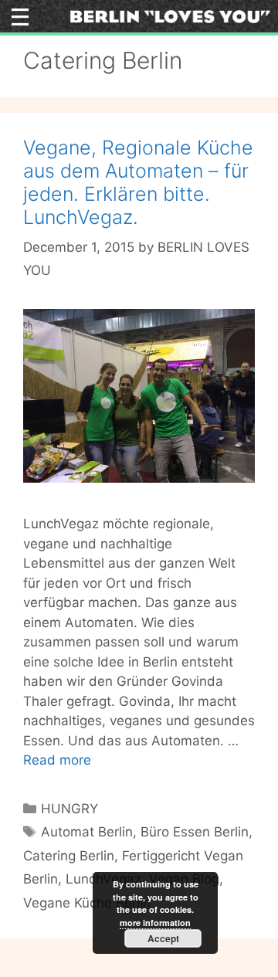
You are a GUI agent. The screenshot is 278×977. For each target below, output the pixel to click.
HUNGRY (69, 808)
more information (155, 922)
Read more (57, 760)
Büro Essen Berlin (195, 832)
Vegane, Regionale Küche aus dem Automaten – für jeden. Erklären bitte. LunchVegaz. (138, 182)
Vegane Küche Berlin (87, 903)
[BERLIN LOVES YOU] (170, 15)
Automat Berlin (87, 832)
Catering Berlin (68, 855)
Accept (163, 938)
